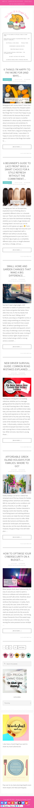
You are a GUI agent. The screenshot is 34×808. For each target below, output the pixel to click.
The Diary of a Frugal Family (17, 20)
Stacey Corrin (26, 800)
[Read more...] (17, 147)
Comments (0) (7, 79)
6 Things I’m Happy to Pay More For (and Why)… (17, 72)
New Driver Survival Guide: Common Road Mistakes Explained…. (17, 366)
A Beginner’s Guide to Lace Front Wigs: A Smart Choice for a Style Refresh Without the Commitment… (17, 170)
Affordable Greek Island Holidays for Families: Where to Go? (17, 461)
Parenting (28, 153)
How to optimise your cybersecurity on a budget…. (17, 556)
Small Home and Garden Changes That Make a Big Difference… (17, 270)
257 (15, 647)
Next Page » (22, 647)
